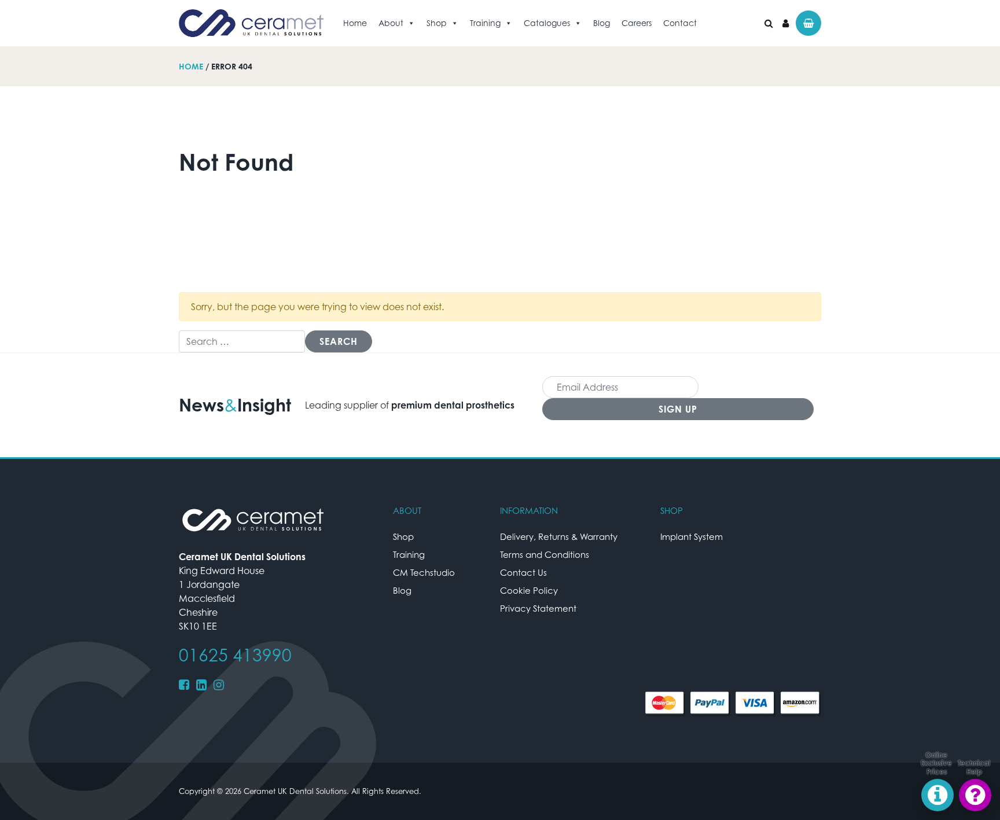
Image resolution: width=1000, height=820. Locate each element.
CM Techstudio (424, 572)
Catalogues (547, 23)
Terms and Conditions (544, 554)
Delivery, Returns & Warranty (558, 536)
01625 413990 (235, 655)
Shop (437, 23)
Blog (601, 23)
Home (355, 23)
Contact (680, 23)
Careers (637, 23)
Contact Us (523, 572)
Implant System (691, 536)
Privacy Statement (538, 608)
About (390, 23)
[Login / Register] (785, 23)
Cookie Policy (529, 590)
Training (485, 23)
